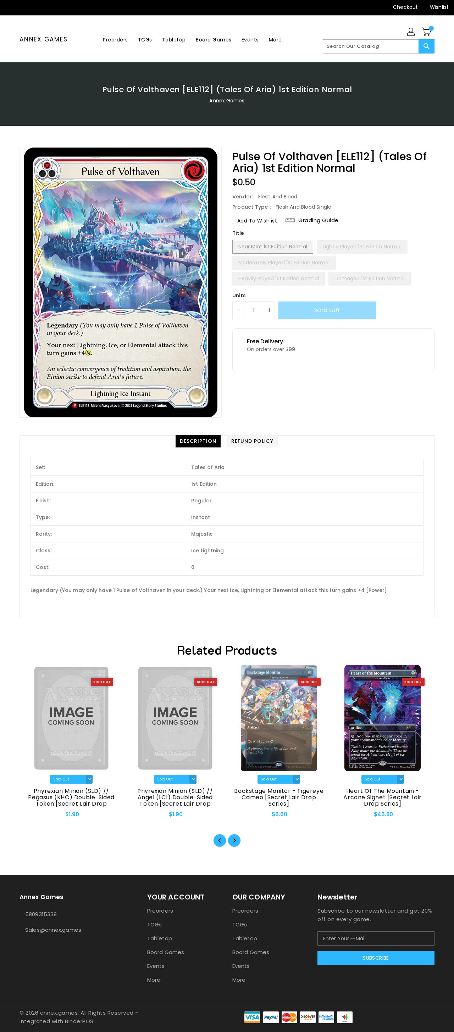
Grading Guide (318, 220)
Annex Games (43, 39)
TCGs (154, 924)
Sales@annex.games (53, 930)
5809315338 (41, 914)
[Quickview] (31, 817)
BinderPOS (79, 1021)
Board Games (165, 952)
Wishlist (439, 7)
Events (156, 966)
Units (239, 295)
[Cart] (427, 32)
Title (238, 233)
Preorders (160, 910)
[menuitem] (115, 39)
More (153, 979)
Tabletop (159, 938)
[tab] (198, 441)
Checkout (405, 7)
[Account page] (411, 32)
